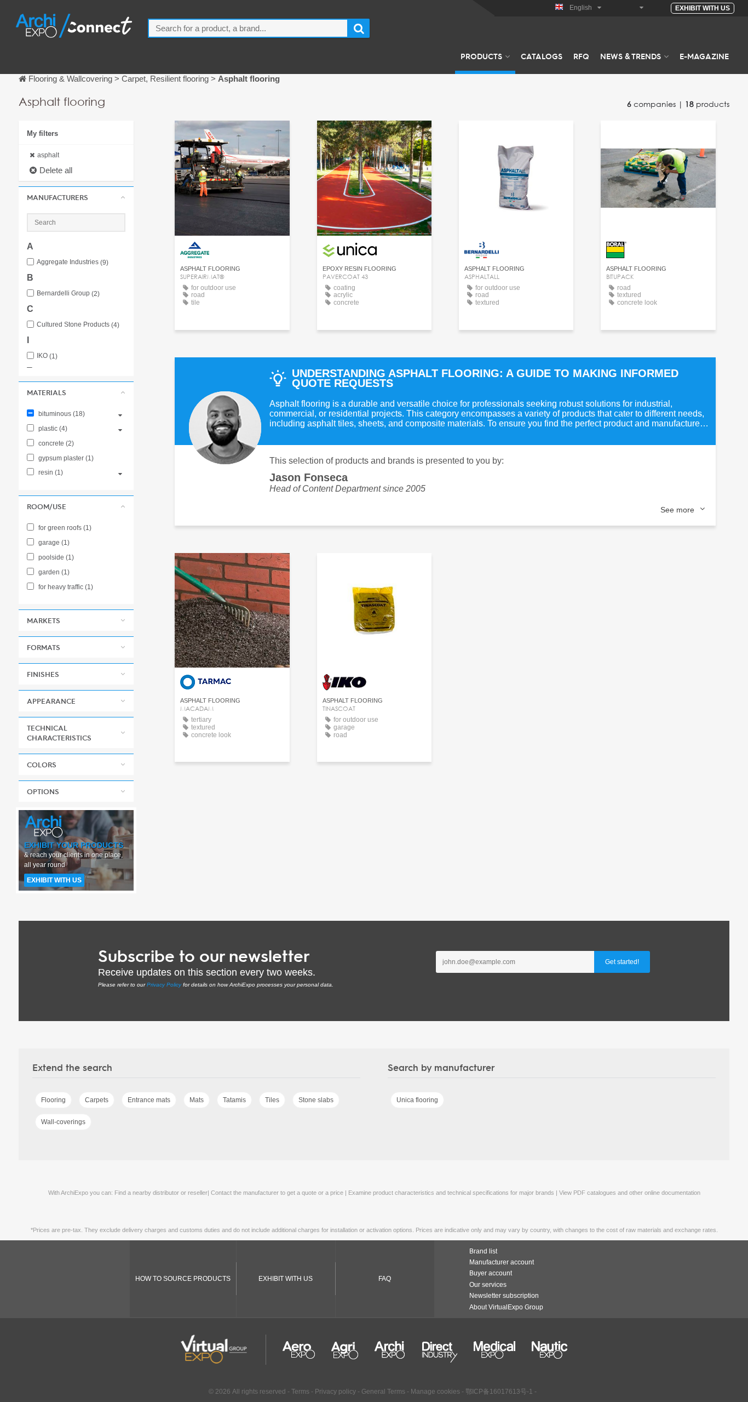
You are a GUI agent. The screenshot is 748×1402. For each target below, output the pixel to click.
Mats (196, 1100)
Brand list (483, 1251)
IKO (47, 356)
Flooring (53, 1100)
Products (481, 56)
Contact (232, 139)
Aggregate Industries (72, 262)
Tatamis (234, 1100)
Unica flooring (417, 1100)
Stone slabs (315, 1100)
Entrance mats (149, 1100)
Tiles (272, 1100)
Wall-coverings (63, 1122)
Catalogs (541, 56)
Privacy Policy (164, 985)
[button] (76, 197)
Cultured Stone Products (78, 325)
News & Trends (630, 56)
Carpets (96, 1100)
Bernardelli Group (68, 293)
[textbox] (248, 28)
